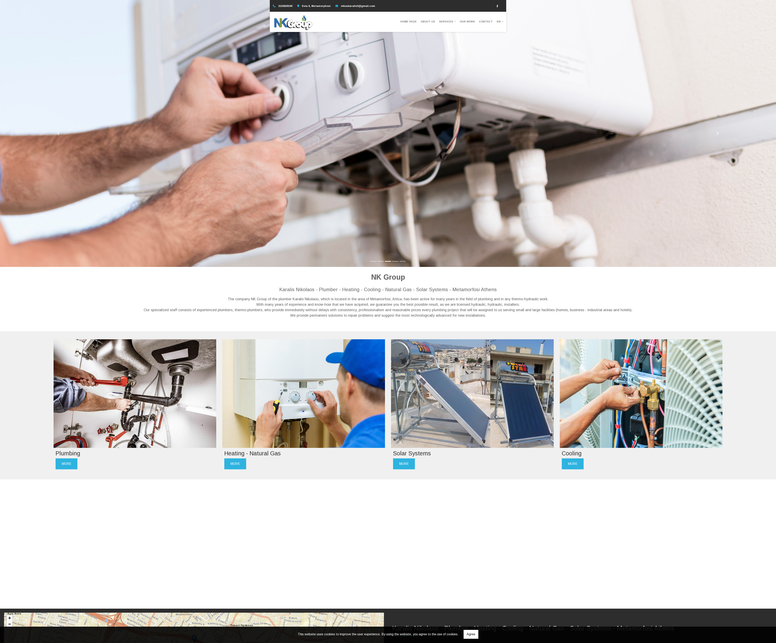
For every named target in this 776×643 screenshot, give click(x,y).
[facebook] (497, 6)
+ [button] (9, 618)
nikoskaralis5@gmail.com (358, 5)
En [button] (499, 21)
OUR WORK (467, 21)
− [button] (9, 624)
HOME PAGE (408, 21)
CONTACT (486, 21)
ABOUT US (428, 21)
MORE (66, 463)
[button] (58, 133)
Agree (471, 634)
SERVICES (446, 21)
